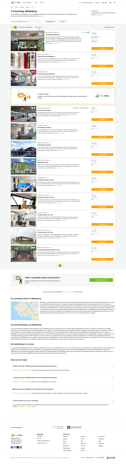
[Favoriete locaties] (114, 2)
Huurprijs (97, 2)
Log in (105, 2)
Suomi (64, 443)
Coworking (22, 7)
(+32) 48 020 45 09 (16, 443)
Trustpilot (22, 420)
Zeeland (27, 7)
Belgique (101, 445)
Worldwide (101, 443)
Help (36, 2)
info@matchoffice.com (16, 441)
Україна (83, 448)
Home (12, 7)
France (82, 438)
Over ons (42, 2)
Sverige (65, 438)
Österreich (83, 443)
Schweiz (83, 445)
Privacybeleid (38, 457)
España (83, 436)
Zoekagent (39, 436)
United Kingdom (67, 450)
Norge (64, 441)
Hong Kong (101, 436)
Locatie (16, 7)
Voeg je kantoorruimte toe (87, 2)
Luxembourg (66, 448)
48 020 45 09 (99, 14)
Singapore (101, 438)
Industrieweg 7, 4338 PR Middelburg (22, 370)
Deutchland (66, 445)
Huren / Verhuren (27, 2)
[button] (39, 34)
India (100, 441)
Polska (82, 450)
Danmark (65, 436)
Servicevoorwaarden (49, 457)
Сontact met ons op (42, 443)
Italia (82, 441)
